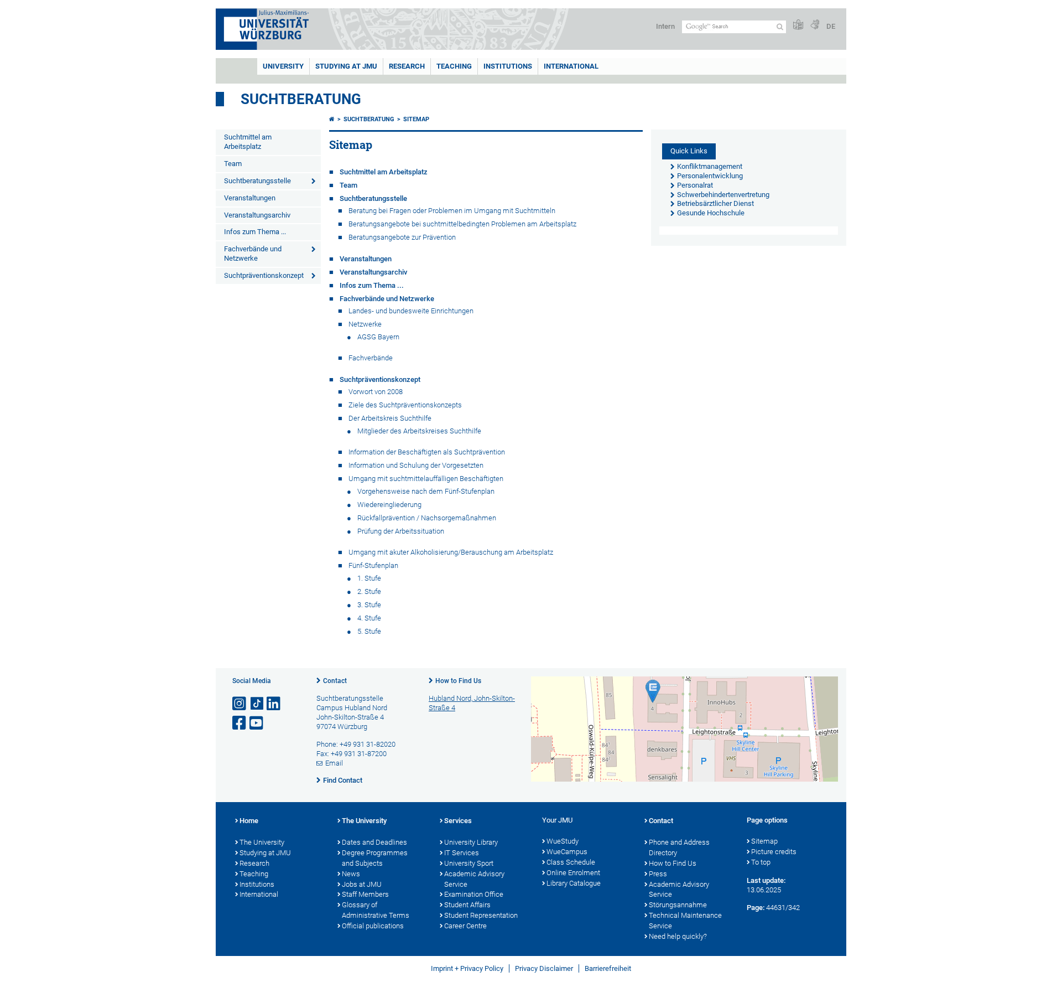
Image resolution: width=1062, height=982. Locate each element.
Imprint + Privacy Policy (467, 968)
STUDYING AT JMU (346, 66)
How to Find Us (458, 681)
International (571, 66)
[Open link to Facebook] (240, 723)
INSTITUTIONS (507, 66)
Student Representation (481, 915)
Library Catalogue (573, 883)
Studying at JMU (265, 853)
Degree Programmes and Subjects (375, 858)
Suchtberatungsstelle (257, 181)
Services (458, 820)
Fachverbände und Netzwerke (253, 253)
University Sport (468, 863)
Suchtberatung (301, 99)
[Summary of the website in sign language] (814, 25)
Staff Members (365, 894)
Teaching (454, 66)
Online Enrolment (573, 873)
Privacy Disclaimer (544, 968)
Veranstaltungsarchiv (257, 215)
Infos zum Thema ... (255, 232)
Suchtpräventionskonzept (264, 275)
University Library (471, 842)
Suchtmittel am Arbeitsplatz (248, 142)
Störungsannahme (678, 905)
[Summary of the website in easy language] (798, 25)
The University (262, 842)
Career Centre (465, 926)
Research (254, 863)
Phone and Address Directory (679, 847)
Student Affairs (467, 905)
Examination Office (473, 894)
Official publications (373, 926)
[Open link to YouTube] (257, 723)
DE (830, 26)
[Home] (332, 119)
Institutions (257, 884)
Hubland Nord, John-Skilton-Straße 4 (472, 703)
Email (334, 763)
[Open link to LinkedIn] (274, 704)
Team (233, 163)
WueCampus (566, 851)
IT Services (461, 853)
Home (249, 820)
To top (761, 862)
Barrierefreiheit (608, 968)
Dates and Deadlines (374, 842)
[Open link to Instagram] (240, 704)
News (351, 874)
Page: (755, 907)
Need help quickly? (678, 936)
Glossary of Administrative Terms (375, 910)
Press (658, 874)
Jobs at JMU (362, 884)
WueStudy (562, 841)
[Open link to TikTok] (257, 704)
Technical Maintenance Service (685, 920)
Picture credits (773, 851)
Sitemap (416, 119)
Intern (665, 26)
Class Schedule (570, 862)
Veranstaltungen (249, 198)
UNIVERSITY (283, 66)
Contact (335, 681)
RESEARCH (407, 66)
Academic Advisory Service (474, 879)
